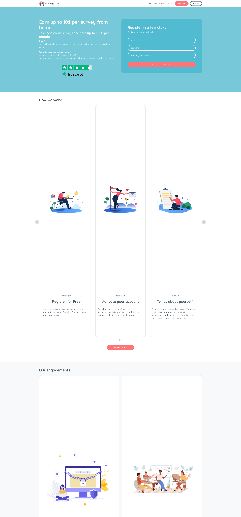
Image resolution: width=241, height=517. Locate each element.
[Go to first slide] (204, 222)
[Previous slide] (37, 222)
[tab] (119, 339)
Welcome (153, 3)
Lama (52, 3)
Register (181, 3)
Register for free (161, 64)
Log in (196, 3)
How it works (165, 3)
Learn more (120, 347)
